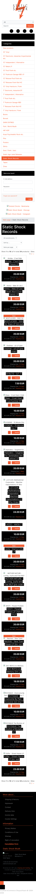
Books (5, 114)
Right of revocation (11, 840)
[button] (18, 31)
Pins (4, 138)
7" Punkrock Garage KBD (12, 102)
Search (30, 26)
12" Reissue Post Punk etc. (12, 78)
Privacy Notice (10, 828)
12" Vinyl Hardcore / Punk (12, 86)
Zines (5, 166)
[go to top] (2, 883)
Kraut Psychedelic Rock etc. (13, 134)
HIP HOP (6, 130)
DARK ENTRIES (8, 122)
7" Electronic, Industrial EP (12, 90)
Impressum (8, 803)
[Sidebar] (5, 36)
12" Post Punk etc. (9, 70)
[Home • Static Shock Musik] (18, 10)
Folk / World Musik (10, 126)
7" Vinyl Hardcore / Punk (12, 110)
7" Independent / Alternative (13, 94)
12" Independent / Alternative (13, 62)
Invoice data (9, 815)
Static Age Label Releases (12, 154)
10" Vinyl (6, 52)
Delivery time (9, 811)
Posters (6, 142)
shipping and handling (23, 868)
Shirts (5, 146)
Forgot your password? (10, 196)
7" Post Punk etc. (9, 98)
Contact (7, 807)
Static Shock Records (11, 158)
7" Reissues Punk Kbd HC (12, 106)
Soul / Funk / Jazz (9, 150)
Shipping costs (20, 279)
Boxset (5, 118)
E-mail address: (8, 179)
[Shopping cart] (31, 31)
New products (8, 48)
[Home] (11, 31)
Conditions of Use (11, 832)
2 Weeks (21, 471)
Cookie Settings (10, 819)
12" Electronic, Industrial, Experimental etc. (17, 57)
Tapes (5, 162)
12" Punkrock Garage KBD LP (13, 74)
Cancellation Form (11, 844)
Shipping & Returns (11, 799)
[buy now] (9, 268)
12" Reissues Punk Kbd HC (12, 82)
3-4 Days (21, 277)
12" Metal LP (7, 66)
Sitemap (7, 836)
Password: (6, 186)
